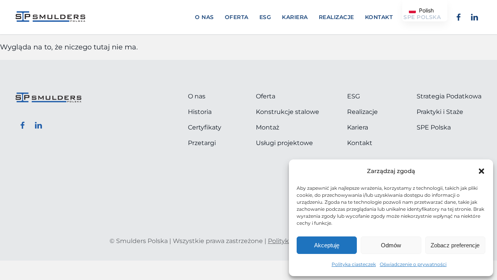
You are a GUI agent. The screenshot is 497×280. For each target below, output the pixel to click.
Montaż (267, 127)
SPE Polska (434, 127)
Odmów (391, 245)
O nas (204, 17)
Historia (200, 112)
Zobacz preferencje (455, 245)
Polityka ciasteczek (354, 264)
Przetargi (202, 143)
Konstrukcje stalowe (287, 112)
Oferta (236, 17)
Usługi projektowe (284, 143)
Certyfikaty (204, 127)
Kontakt (379, 17)
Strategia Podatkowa (449, 96)
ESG (265, 17)
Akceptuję (326, 245)
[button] (481, 171)
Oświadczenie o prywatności (413, 264)
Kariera (295, 17)
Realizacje (336, 17)
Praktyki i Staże (440, 112)
